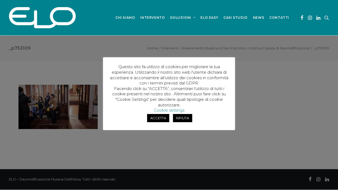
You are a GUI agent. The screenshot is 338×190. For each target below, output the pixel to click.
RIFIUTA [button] (182, 118)
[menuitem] (125, 17)
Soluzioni (180, 18)
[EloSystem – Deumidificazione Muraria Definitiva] (42, 17)
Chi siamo (125, 18)
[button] (302, 17)
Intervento (152, 18)
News (258, 18)
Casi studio (235, 18)
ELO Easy (209, 18)
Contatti (279, 18)
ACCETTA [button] (158, 118)
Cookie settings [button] (169, 110)
